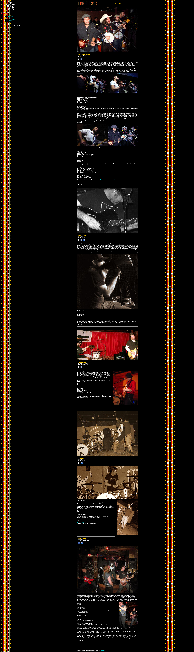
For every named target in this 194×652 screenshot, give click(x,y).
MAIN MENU (10, 16)
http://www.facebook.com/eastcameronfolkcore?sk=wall (106, 179)
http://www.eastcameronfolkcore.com (93, 182)
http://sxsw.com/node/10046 (83, 522)
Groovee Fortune (103, 650)
